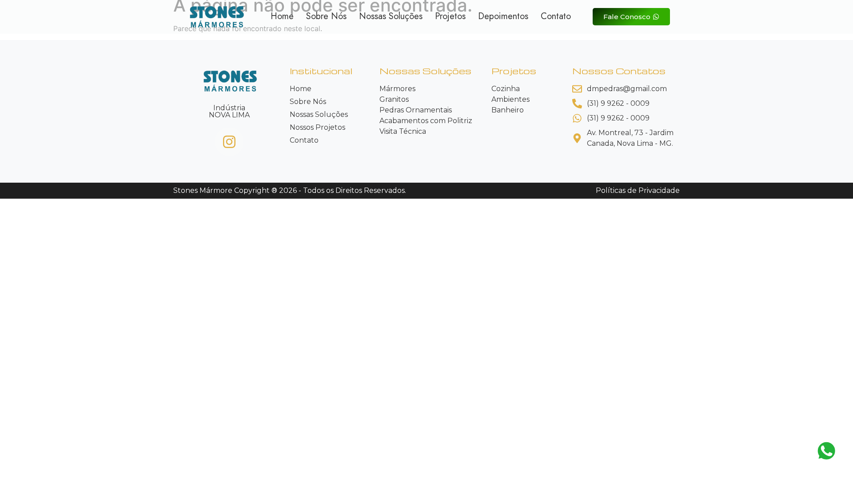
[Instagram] (229, 142)
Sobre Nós (326, 17)
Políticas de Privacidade (638, 190)
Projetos (450, 17)
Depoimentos (503, 17)
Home (282, 17)
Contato (556, 17)
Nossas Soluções (391, 17)
